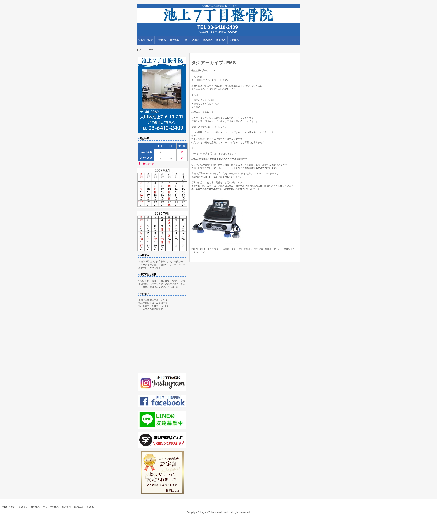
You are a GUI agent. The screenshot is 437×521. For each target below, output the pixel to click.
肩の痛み (161, 40)
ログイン (432, 519)
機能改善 (258, 249)
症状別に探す (145, 40)
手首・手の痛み (191, 40)
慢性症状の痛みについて (203, 70)
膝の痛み (221, 40)
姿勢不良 (248, 249)
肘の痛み (174, 40)
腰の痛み (208, 40)
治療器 (226, 249)
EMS (240, 249)
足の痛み (234, 40)
